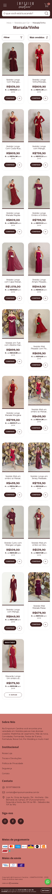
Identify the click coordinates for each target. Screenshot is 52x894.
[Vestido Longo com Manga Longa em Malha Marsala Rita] (19, 628)
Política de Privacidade (12, 763)
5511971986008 (13, 787)
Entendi (45, 890)
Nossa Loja (7, 753)
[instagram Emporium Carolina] (5, 821)
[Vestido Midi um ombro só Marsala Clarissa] (45, 428)
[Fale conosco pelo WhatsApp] (48, 882)
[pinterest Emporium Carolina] (21, 821)
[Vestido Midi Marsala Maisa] (45, 624)
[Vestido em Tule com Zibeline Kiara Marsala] (19, 361)
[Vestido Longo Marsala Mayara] (19, 231)
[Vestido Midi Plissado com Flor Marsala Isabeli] (45, 365)
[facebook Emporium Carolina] (13, 821)
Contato (6, 773)
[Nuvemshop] (10, 884)
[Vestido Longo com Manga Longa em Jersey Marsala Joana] (45, 165)
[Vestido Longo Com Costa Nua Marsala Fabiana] (19, 165)
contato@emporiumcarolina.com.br (22, 792)
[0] (46, 6)
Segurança (7, 768)
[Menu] (5, 5)
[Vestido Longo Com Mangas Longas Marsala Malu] (19, 98)
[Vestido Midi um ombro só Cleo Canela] (45, 561)
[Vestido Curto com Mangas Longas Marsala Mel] (19, 561)
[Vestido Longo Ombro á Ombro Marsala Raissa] (45, 231)
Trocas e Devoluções (11, 758)
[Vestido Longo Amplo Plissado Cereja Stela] (45, 298)
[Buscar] (46, 13)
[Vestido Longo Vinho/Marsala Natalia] (45, 98)
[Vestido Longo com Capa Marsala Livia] (19, 298)
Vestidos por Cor (22, 23)
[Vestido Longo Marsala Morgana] (19, 431)
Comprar (10, 98)
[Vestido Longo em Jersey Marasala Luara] (45, 495)
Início (9, 23)
